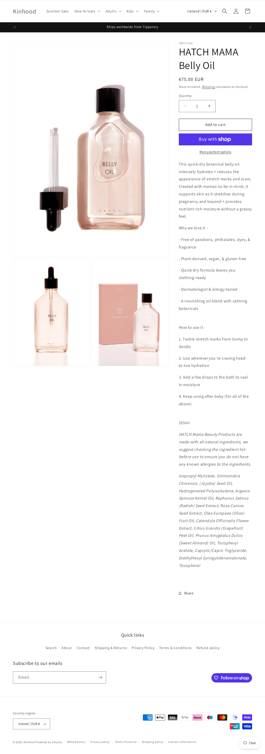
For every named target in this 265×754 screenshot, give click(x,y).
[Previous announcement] (14, 27)
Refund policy (207, 647)
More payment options (215, 152)
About (67, 647)
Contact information (182, 742)
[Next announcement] (250, 27)
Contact (83, 647)
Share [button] (189, 593)
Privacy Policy (143, 647)
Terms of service (126, 742)
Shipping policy (152, 742)
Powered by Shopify (48, 742)
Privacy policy (100, 742)
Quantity (185, 96)
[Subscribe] (100, 677)
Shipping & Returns (111, 647)
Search (51, 647)
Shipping (208, 87)
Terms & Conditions (175, 647)
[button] (86, 11)
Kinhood (29, 742)
